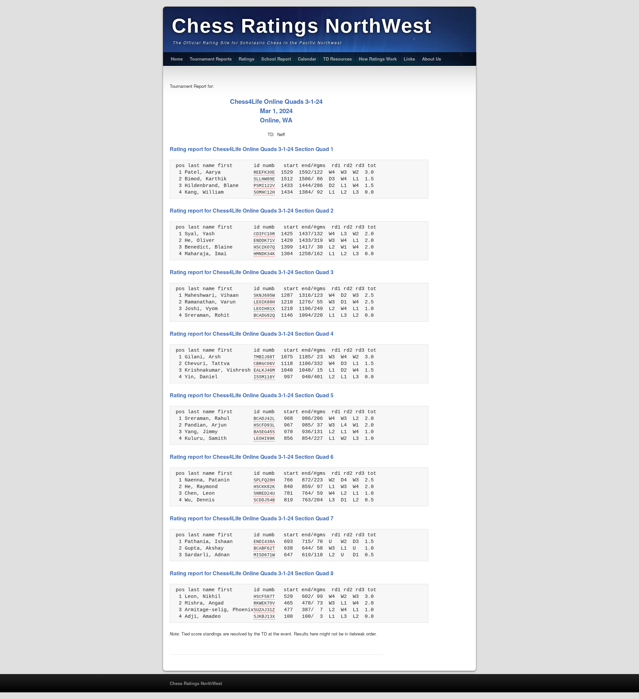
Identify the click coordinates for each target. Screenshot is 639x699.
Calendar (307, 59)
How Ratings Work (378, 59)
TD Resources (337, 59)
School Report (276, 59)
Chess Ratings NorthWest (302, 26)
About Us (431, 59)
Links (409, 59)
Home (177, 59)
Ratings (246, 59)
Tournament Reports (211, 59)
